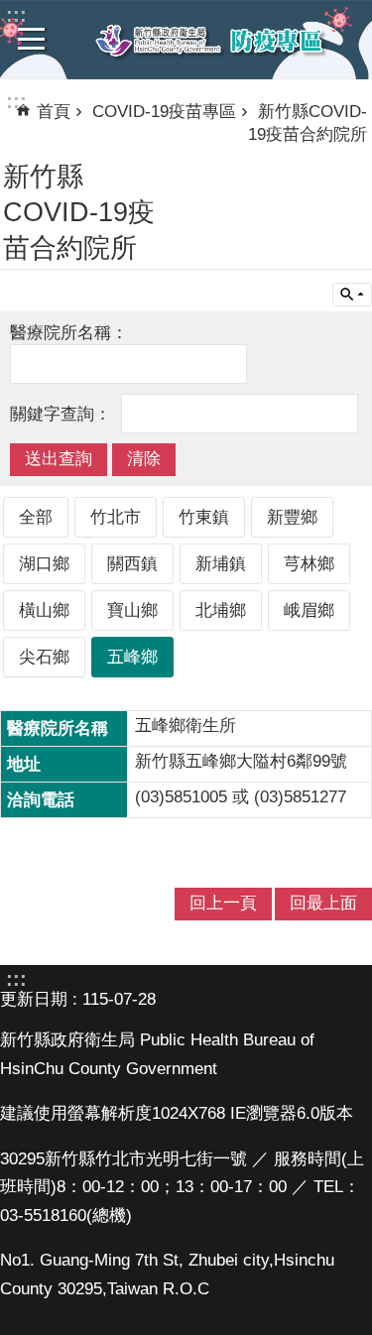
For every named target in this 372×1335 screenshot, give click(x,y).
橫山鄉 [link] (44, 610)
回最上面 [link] (323, 903)
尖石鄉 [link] (44, 657)
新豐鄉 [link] (292, 517)
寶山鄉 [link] (132, 610)
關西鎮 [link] (132, 563)
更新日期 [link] (33, 999)
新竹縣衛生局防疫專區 (210, 40)
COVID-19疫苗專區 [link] (164, 111)
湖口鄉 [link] (44, 563)
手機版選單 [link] (32, 38)
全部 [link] (36, 517)
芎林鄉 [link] (309, 563)
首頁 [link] (53, 111)
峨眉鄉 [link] (309, 610)
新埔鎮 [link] (220, 563)
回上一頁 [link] (223, 903)
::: (16, 101)
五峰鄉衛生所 (185, 725)
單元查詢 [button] (352, 294)
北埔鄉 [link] (220, 610)
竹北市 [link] (115, 517)
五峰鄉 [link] (132, 657)
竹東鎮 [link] (204, 517)
